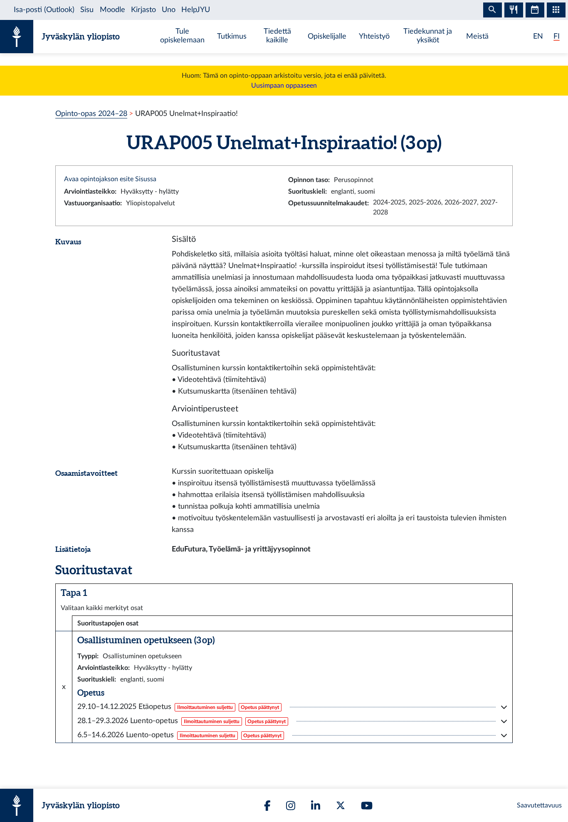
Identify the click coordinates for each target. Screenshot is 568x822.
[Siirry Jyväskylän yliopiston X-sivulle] (340, 805)
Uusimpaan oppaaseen (284, 85)
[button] (292, 707)
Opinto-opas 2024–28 (91, 113)
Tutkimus (232, 36)
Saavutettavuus (539, 805)
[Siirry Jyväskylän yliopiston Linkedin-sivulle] (315, 805)
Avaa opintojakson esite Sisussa (110, 179)
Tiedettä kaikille (277, 36)
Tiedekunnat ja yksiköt (427, 36)
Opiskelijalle (327, 36)
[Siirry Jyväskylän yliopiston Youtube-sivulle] (367, 805)
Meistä (477, 36)
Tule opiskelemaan (182, 36)
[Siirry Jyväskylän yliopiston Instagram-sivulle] (290, 805)
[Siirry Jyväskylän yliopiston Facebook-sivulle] (267, 805)
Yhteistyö (374, 36)
